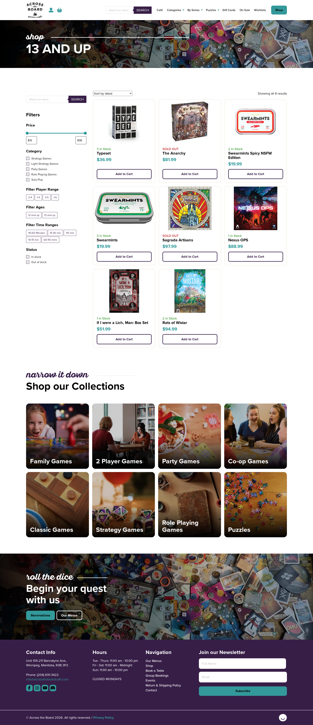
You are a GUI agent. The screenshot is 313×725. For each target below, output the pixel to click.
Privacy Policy (103, 717)
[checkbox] (30, 197)
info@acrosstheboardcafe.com (47, 679)
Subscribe (242, 691)
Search (142, 10)
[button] (59, 10)
